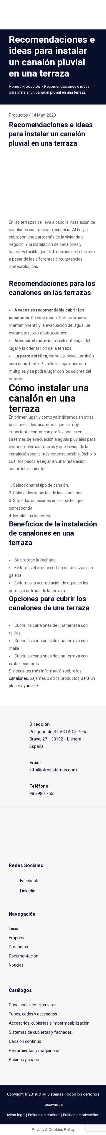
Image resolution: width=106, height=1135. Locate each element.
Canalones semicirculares (33, 1005)
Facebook (28, 880)
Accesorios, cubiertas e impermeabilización (49, 1023)
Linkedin (27, 891)
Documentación (23, 956)
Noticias (16, 965)
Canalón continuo (25, 1041)
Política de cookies (44, 1115)
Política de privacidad (81, 1115)
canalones (18, 678)
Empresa (17, 937)
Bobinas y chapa (24, 1059)
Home (14, 86)
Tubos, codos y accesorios (33, 1014)
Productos (31, 86)
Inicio (13, 928)
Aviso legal (15, 1115)
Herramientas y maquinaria (34, 1050)
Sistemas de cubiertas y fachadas (40, 1032)
